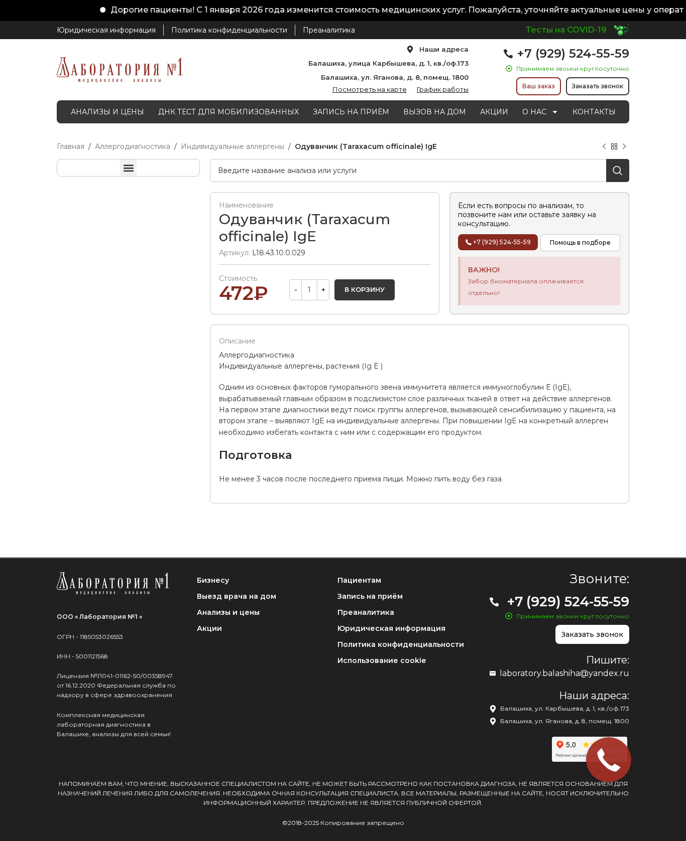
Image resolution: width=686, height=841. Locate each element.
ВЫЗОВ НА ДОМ (434, 111)
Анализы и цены (228, 612)
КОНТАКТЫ (594, 111)
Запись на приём (370, 596)
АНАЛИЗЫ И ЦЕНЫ (107, 111)
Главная (70, 146)
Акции (209, 628)
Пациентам (359, 580)
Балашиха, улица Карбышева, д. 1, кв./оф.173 (388, 63)
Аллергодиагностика (132, 146)
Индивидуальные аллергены (232, 146)
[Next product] (624, 147)
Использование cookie (381, 660)
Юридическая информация (391, 628)
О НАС (534, 111)
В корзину (365, 289)
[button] (128, 167)
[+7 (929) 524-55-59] (508, 54)
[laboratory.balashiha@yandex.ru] (492, 673)
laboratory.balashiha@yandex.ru (564, 673)
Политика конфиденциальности (400, 644)
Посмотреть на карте (369, 89)
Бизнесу (213, 580)
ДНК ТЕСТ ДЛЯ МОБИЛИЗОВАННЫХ (228, 111)
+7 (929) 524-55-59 (573, 53)
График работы (443, 89)
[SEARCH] (617, 170)
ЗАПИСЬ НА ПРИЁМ (351, 111)
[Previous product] (604, 147)
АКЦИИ (494, 111)
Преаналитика (365, 612)
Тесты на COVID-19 (566, 30)
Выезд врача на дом (236, 596)
